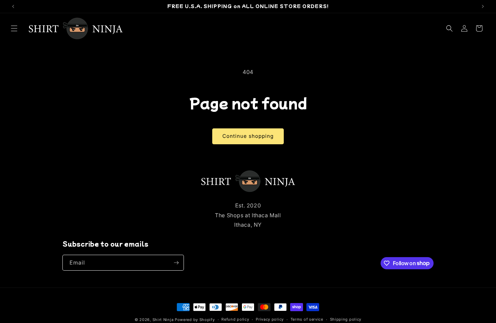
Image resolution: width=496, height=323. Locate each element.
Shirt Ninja (164, 319)
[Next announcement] (482, 6)
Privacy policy (270, 319)
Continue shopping (248, 136)
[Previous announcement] (13, 6)
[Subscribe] (176, 263)
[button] (14, 28)
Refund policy (235, 319)
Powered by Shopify (195, 319)
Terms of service (307, 319)
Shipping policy (346, 319)
